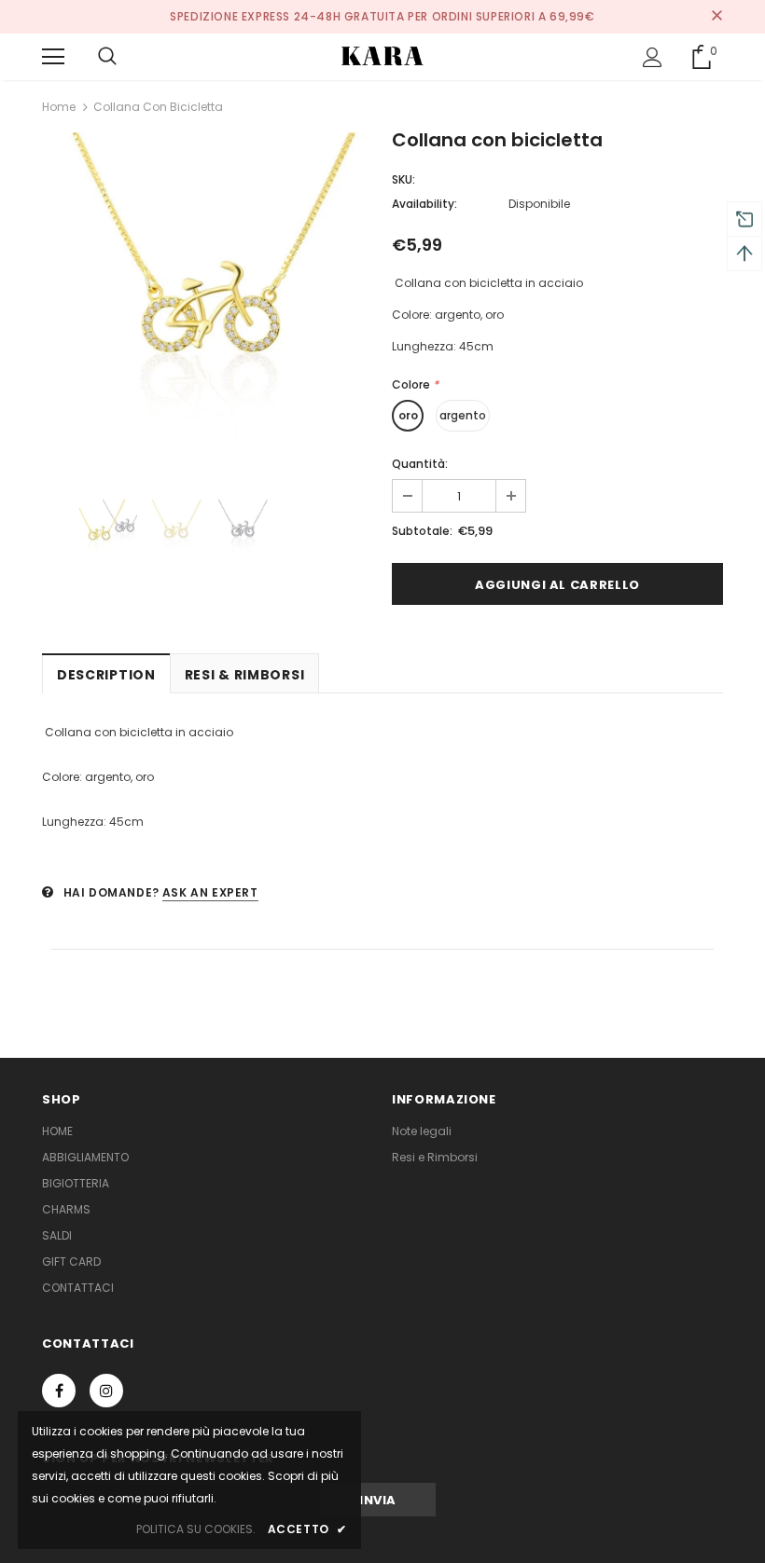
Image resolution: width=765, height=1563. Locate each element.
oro (408, 415)
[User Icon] (652, 57)
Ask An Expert (210, 892)
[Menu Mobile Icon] (53, 57)
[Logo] (382, 56)
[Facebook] (59, 1390)
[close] (716, 16)
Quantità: (420, 464)
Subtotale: (422, 531)
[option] (207, 297)
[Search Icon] (107, 57)
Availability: (424, 204)
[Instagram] (106, 1390)
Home (59, 107)
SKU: (403, 179)
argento (462, 415)
